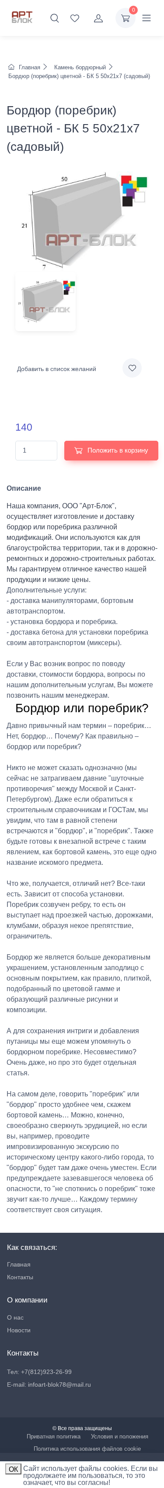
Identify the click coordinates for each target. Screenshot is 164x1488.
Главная (29, 67)
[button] (55, 18)
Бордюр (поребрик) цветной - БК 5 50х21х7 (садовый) (78, 76)
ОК (13, 1469)
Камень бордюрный (80, 67)
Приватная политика (53, 1436)
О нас (15, 1317)
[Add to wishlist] (132, 368)
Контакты (20, 1277)
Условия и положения (119, 1436)
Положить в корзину (117, 450)
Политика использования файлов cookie (87, 1448)
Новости (19, 1330)
